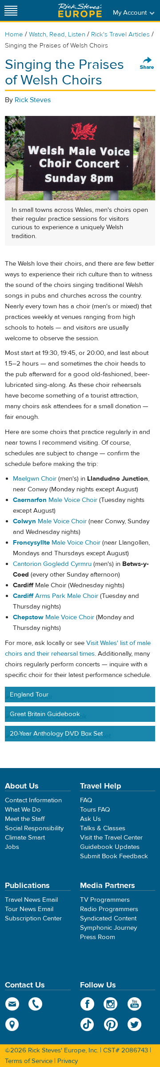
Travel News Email (31, 900)
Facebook (87, 1004)
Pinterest (111, 1024)
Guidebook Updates (110, 847)
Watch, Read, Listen (57, 34)
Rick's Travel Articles (120, 34)
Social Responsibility (34, 828)
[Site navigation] (11, 10)
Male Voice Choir (55, 500)
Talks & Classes (102, 828)
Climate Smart (25, 837)
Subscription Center (33, 918)
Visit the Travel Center (111, 837)
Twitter (134, 1024)
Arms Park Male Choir (55, 596)
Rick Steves (33, 100)
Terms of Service (28, 1061)
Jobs (12, 847)
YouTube (134, 1004)
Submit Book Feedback (114, 856)
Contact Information (33, 800)
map (12, 1024)
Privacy (67, 1061)
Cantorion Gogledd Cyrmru (52, 564)
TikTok (87, 1024)
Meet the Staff (25, 819)
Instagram (111, 1004)
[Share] (147, 63)
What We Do (23, 809)
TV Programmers (105, 900)
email (12, 1004)
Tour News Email (29, 909)
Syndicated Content (108, 918)
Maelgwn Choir (34, 478)
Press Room (97, 937)
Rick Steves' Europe (80, 10)
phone (35, 1004)
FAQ (86, 800)
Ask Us (90, 819)
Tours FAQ (95, 809)
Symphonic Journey (108, 928)
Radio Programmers (109, 909)
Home (14, 34)
